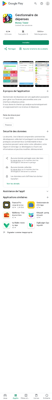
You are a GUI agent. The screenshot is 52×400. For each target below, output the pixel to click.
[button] (27, 34)
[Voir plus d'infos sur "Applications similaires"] (47, 197)
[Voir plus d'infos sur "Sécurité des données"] (47, 131)
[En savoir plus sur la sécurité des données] (13, 184)
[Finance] (8, 125)
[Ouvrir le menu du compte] (48, 4)
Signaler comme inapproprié (17, 232)
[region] (26, 32)
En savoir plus (16, 160)
